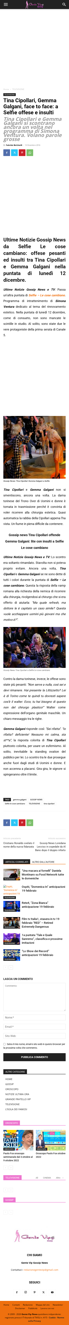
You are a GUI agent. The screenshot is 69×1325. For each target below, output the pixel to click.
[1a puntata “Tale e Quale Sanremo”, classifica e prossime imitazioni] (11, 939)
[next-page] (11, 967)
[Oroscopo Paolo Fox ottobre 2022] (51, 1140)
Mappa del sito (43, 1304)
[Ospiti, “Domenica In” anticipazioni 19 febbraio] (11, 892)
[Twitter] (14, 152)
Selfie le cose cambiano (15, 803)
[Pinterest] (22, 152)
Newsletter (58, 1304)
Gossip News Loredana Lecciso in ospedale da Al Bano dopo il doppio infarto (50, 847)
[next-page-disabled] (11, 1190)
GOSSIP (9, 1084)
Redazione (28, 1304)
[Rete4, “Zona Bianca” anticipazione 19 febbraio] (11, 906)
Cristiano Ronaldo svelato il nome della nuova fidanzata (18, 845)
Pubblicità (32, 1308)
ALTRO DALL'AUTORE (43, 862)
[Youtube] (52, 1292)
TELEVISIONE (18, 89)
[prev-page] (5, 967)
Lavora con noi (47, 1308)
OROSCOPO (11, 1089)
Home (6, 89)
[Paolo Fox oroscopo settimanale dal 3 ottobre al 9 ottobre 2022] (18, 1140)
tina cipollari (49, 803)
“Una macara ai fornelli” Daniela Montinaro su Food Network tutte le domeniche (43, 874)
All (37, 1178)
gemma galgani (19, 799)
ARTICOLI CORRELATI (16, 862)
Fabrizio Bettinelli (14, 145)
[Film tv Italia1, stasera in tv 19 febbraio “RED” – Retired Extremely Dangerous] (11, 923)
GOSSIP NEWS (36, 799)
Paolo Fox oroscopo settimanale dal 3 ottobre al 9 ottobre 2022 (18, 1157)
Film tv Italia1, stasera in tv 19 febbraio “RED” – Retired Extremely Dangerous (40, 922)
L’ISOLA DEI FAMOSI (16, 1109)
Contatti (16, 1304)
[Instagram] (25, 1292)
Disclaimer (20, 1308)
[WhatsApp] (29, 152)
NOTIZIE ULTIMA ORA (17, 1094)
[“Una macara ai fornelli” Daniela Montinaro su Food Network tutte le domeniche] (11, 874)
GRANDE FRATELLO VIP (18, 1099)
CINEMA (47, 1178)
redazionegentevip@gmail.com (41, 1269)
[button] (5, 4)
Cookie (52, 1317)
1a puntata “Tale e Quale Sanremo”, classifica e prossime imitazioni (42, 938)
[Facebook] (6, 152)
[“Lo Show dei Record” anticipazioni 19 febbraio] (11, 955)
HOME (8, 1079)
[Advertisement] (34, 49)
